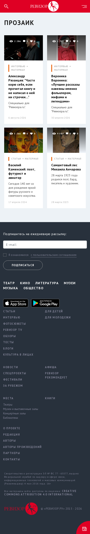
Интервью (11, 317)
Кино (25, 283)
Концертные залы (14, 413)
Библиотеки (10, 418)
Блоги (8, 348)
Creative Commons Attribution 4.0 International (40, 492)
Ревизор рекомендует (56, 375)
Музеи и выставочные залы (20, 409)
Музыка (10, 288)
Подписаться (23, 265)
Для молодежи (58, 317)
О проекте (11, 428)
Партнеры (11, 453)
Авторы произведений (21, 447)
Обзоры (9, 336)
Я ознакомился (19, 255)
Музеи (70, 283)
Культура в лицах (18, 354)
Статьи (9, 311)
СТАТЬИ (16, 158)
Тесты (8, 342)
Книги (50, 398)
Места (8, 398)
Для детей (54, 311)
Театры (7, 404)
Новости (10, 367)
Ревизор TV (12, 330)
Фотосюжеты (14, 324)
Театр (9, 283)
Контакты (11, 459)
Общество (33, 288)
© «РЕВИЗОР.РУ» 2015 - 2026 (61, 508)
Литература (47, 283)
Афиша (51, 367)
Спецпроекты (14, 373)
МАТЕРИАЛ (18, 70)
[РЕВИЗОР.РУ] (44, 6)
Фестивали (12, 379)
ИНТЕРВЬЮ (18, 66)
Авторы (9, 440)
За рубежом (13, 385)
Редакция (11, 434)
